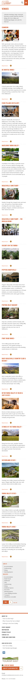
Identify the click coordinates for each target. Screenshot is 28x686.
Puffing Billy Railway (9, 305)
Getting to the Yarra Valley (10, 623)
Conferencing (7, 568)
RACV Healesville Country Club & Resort (14, 359)
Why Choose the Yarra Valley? (11, 621)
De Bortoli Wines (8, 69)
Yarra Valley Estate (9, 493)
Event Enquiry (6, 627)
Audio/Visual (7, 579)
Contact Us (5, 635)
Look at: (5, 564)
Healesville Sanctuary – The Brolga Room (12, 220)
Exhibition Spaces (9, 588)
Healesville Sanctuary (10, 185)
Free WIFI (7, 589)
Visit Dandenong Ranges (10, 648)
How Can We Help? (8, 618)
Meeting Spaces (8, 572)
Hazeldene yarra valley (10, 145)
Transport (7, 595)
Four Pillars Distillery (10, 103)
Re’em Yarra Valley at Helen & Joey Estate (12, 394)
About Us (4, 616)
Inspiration (5, 630)
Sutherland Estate (8, 460)
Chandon (5, 27)
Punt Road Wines (8, 338)
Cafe (5, 582)
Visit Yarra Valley (7, 646)
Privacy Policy (6, 632)
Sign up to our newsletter (10, 668)
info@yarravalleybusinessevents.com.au (12, 675)
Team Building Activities (10, 593)
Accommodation (8, 566)
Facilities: (5, 574)
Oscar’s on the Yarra (9, 245)
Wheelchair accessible (10, 597)
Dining (6, 570)
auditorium (7, 580)
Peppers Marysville (9, 270)
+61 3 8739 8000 (10, 678)
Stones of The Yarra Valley (11, 427)
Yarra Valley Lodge (9, 526)
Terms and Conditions (8, 637)
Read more (5, 65)
